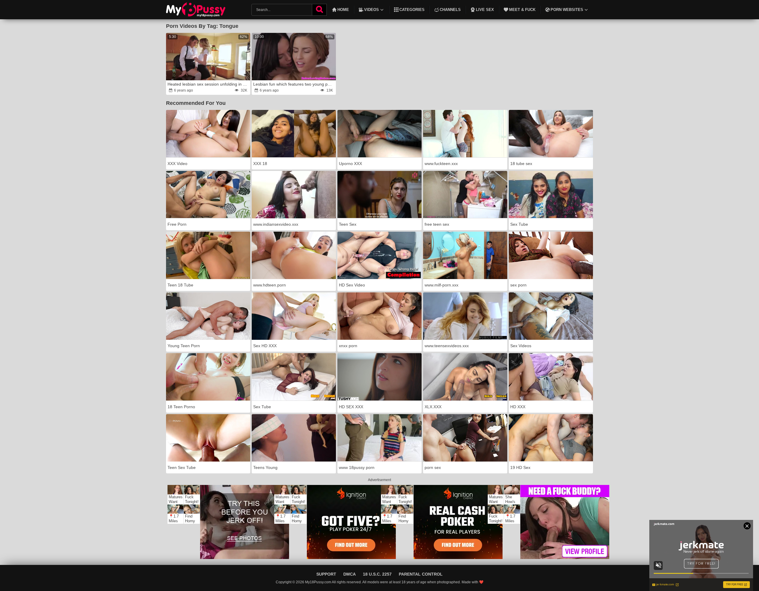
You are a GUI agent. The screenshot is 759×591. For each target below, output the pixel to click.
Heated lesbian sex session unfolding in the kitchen (208, 84)
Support (326, 574)
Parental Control (421, 574)
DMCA (349, 574)
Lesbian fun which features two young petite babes (294, 84)
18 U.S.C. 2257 (377, 574)
